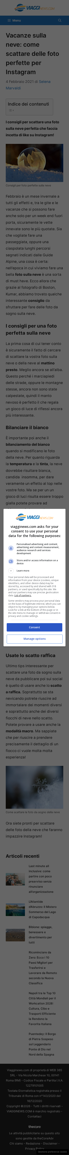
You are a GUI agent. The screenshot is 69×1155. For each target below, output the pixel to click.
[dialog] (34, 577)
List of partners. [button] (22, 595)
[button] (34, 570)
